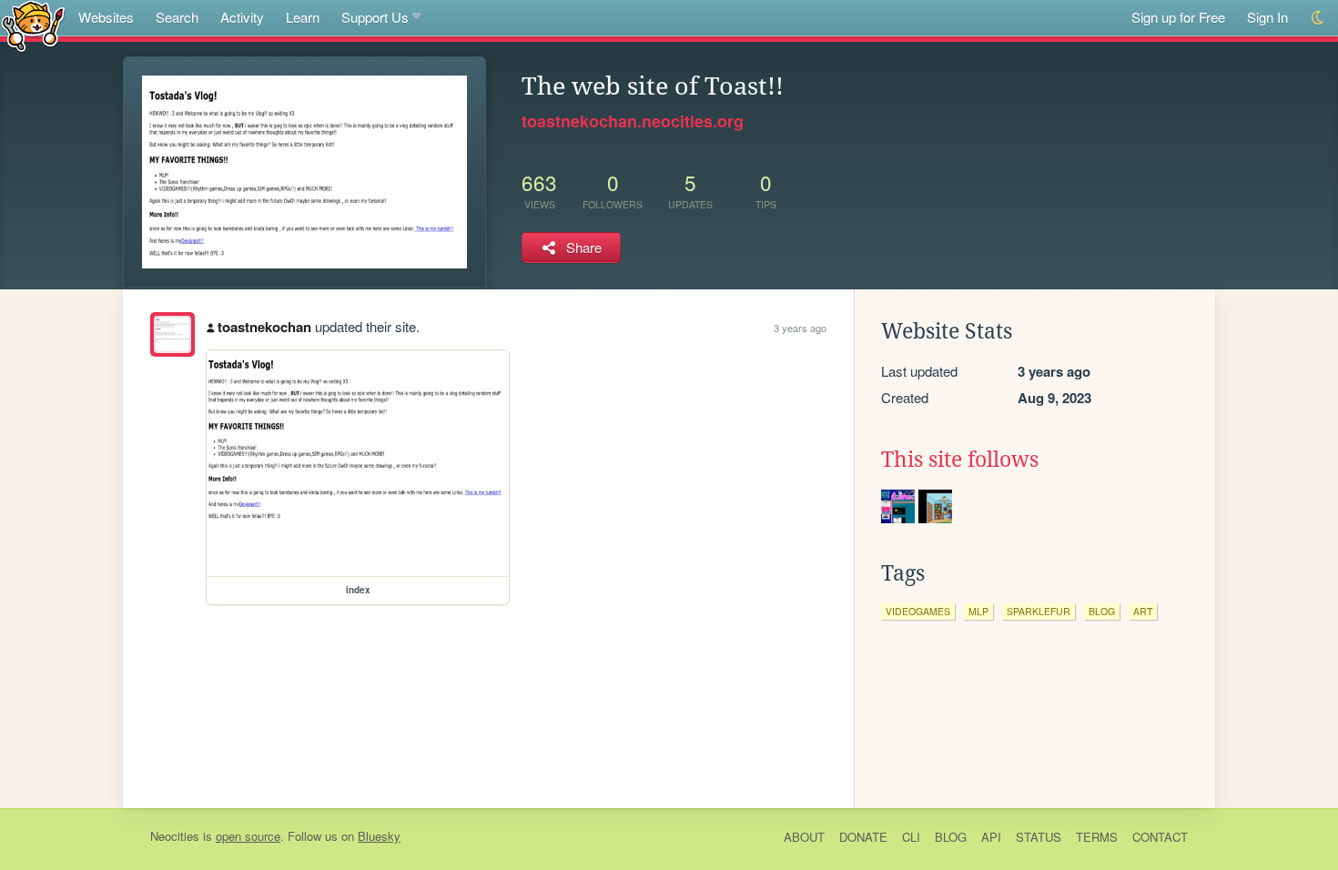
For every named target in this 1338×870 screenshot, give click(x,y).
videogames (918, 611)
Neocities (174, 836)
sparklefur (1038, 611)
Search (177, 16)
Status (1038, 836)
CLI (911, 836)
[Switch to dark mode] (1318, 17)
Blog (951, 836)
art (1142, 611)
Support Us (375, 16)
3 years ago (800, 327)
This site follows (960, 459)
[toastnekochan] (172, 334)
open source (248, 836)
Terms (1097, 836)
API (991, 836)
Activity (242, 16)
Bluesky (379, 836)
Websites (106, 16)
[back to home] (33, 25)
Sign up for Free (1178, 16)
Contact (1160, 836)
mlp (978, 611)
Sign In (1267, 16)
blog (1102, 611)
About (804, 836)
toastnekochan (264, 327)
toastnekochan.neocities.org (633, 121)
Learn (302, 16)
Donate (863, 836)
